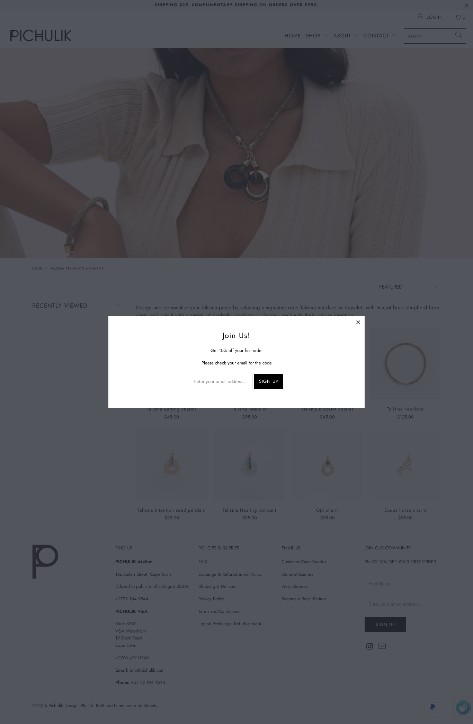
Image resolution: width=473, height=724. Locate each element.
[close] (358, 322)
